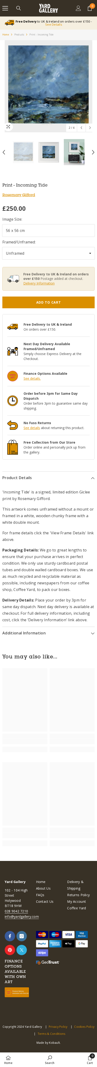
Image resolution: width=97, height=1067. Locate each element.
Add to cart (48, 302)
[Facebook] (10, 936)
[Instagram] (21, 936)
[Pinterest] (10, 950)
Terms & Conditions (51, 1034)
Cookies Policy (84, 1027)
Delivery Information (39, 283)
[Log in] (78, 8)
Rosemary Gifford (18, 194)
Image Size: (12, 219)
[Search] (18, 8)
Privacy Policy (58, 1027)
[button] (81, 128)
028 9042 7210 (16, 911)
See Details (53, 24)
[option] (48, 86)
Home (5, 34)
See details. (32, 378)
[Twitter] (21, 950)
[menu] (5, 8)
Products (19, 34)
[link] (24, 741)
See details (32, 428)
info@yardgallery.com (22, 916)
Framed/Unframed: (19, 242)
